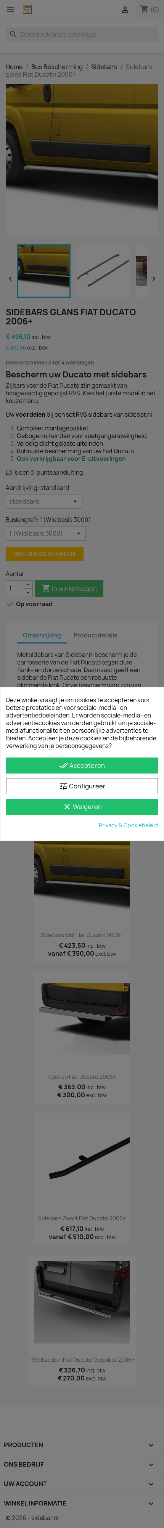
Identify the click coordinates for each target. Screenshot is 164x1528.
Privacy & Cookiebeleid (128, 825)
